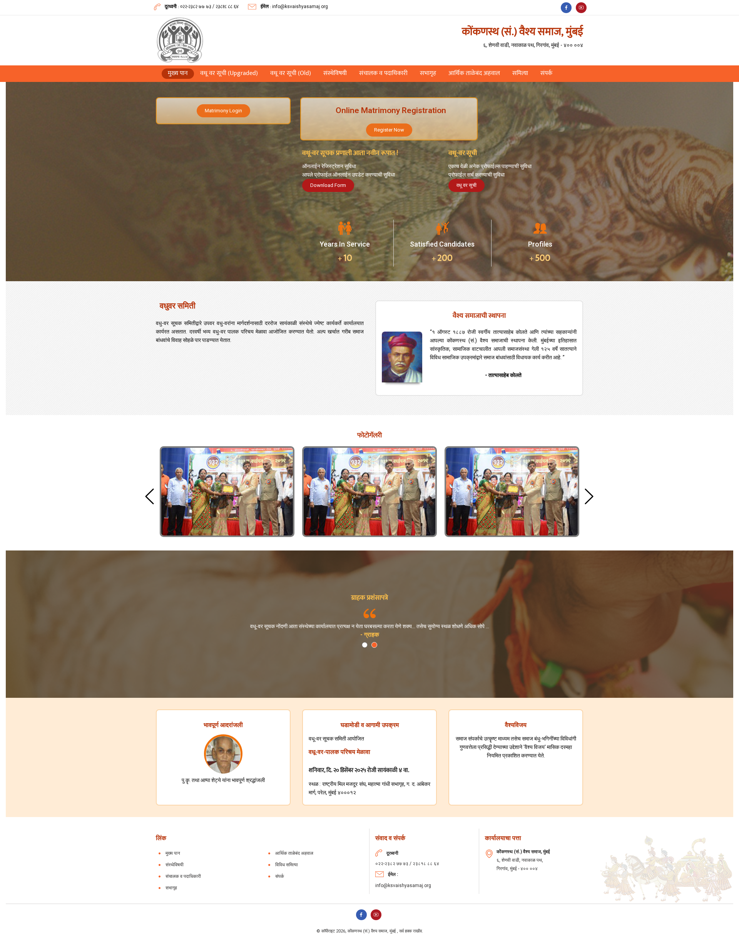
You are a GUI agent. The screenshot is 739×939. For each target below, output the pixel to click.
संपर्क (546, 73)
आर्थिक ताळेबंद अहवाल (474, 73)
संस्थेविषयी (335, 73)
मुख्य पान (181, 73)
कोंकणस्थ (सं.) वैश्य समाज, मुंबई (372, 931)
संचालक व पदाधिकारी (383, 73)
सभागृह (428, 73)
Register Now (389, 130)
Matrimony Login (223, 110)
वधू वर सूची (466, 185)
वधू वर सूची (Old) (290, 73)
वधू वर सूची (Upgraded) (229, 73)
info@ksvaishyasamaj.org (300, 6)
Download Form (328, 185)
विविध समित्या (286, 864)
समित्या (520, 73)
